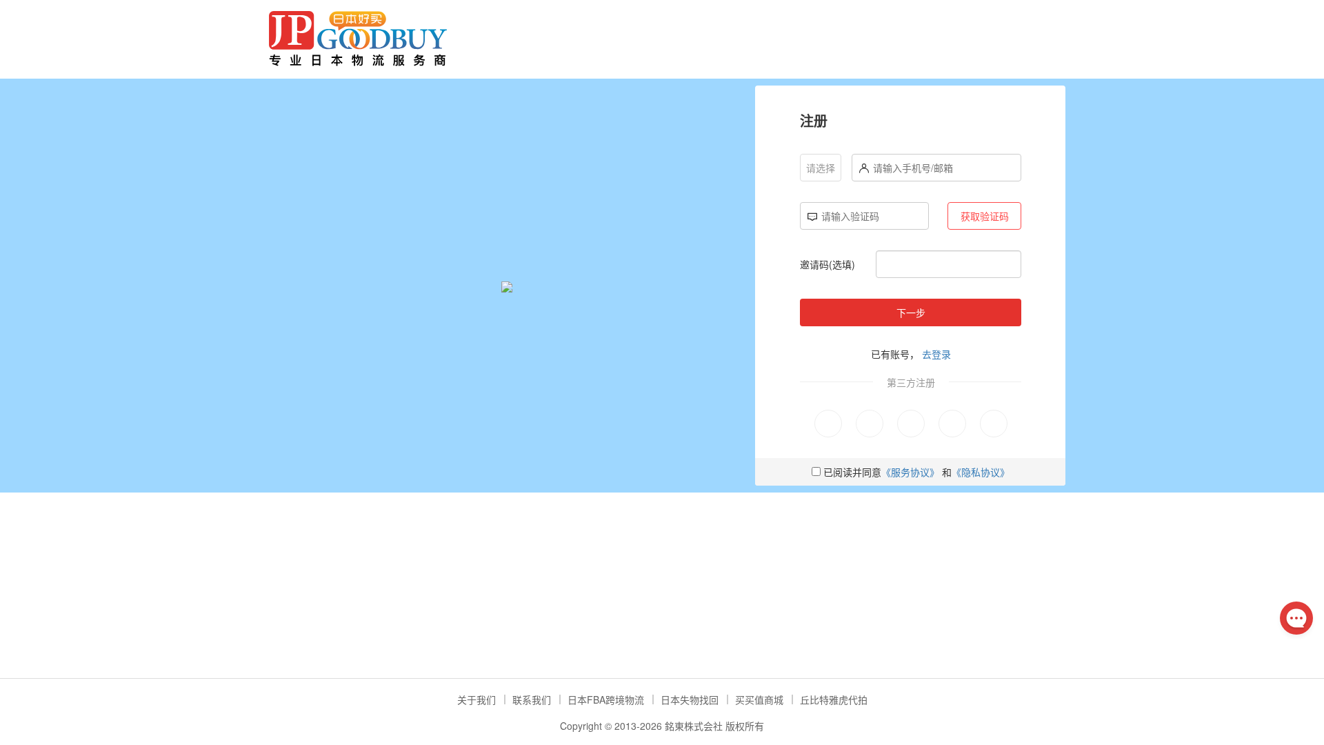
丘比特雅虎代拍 (833, 699)
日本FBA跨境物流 (606, 699)
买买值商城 (759, 699)
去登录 (936, 354)
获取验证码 (985, 216)
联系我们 (531, 699)
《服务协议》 (910, 472)
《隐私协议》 (981, 472)
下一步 (910, 312)
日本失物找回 (690, 699)
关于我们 (476, 699)
